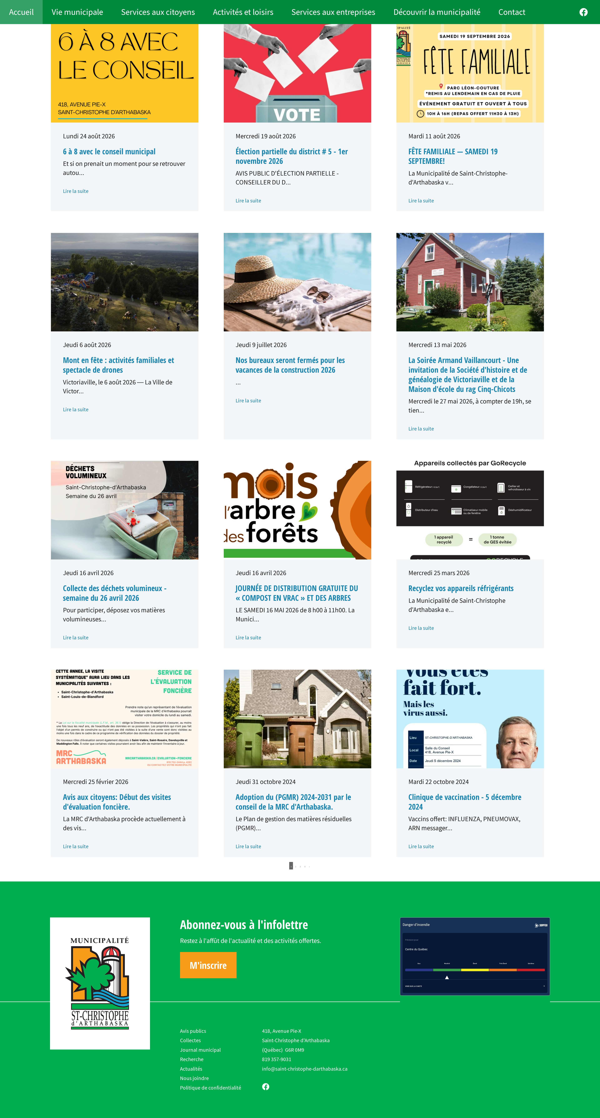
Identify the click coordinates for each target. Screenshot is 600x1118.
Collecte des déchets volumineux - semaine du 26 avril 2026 (115, 593)
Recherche (191, 1059)
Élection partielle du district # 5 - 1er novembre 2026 (292, 156)
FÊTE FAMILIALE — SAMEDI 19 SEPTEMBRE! (453, 156)
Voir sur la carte (413, 986)
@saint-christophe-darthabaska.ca (309, 1068)
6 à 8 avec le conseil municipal (109, 151)
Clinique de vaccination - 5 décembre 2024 (464, 802)
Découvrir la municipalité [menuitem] (436, 12)
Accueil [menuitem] (21, 12)
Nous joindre (194, 1078)
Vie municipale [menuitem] (77, 12)
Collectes (190, 1040)
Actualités (191, 1068)
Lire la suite (75, 191)
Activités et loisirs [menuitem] (243, 12)
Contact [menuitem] (511, 12)
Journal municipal (200, 1050)
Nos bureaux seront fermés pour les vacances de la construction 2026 (290, 365)
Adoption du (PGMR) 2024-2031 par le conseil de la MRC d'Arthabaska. (293, 802)
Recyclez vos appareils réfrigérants (461, 588)
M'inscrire (208, 965)
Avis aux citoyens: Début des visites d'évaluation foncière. (117, 802)
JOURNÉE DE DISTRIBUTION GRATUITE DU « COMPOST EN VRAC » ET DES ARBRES (297, 593)
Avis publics (193, 1031)
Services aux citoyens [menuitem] (158, 12)
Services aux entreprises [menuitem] (333, 12)
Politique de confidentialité (210, 1087)
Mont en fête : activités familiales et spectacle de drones (118, 365)
